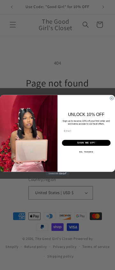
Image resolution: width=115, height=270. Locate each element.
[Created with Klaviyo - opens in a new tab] (57, 173)
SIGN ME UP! (86, 143)
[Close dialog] (111, 98)
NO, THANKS (86, 151)
